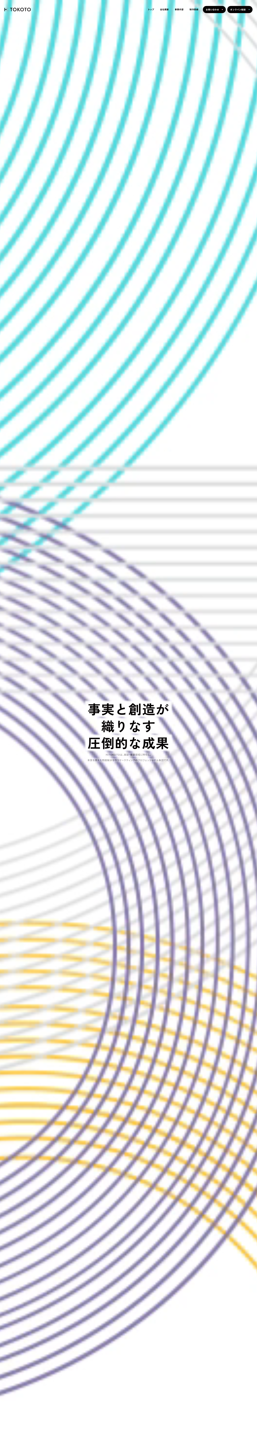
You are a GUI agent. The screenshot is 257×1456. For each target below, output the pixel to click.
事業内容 (179, 9)
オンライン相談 (238, 9)
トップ (151, 9)
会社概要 (164, 9)
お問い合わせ (212, 9)
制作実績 (194, 9)
